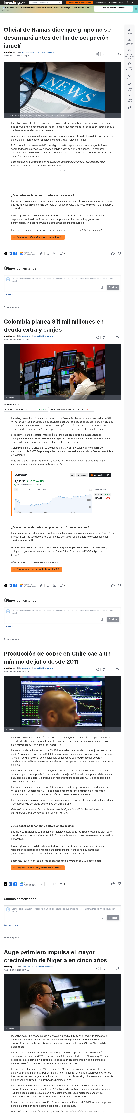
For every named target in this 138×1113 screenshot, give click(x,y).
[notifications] (127, 2)
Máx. (44, 490)
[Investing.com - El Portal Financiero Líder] (14, 3)
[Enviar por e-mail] (54, 253)
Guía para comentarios (13, 294)
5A (39, 490)
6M (30, 490)
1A (35, 490)
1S (21, 490)
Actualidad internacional (46, 52)
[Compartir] (97, 54)
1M (25, 490)
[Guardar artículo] (104, 54)
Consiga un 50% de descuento (79, 3)
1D (16, 490)
